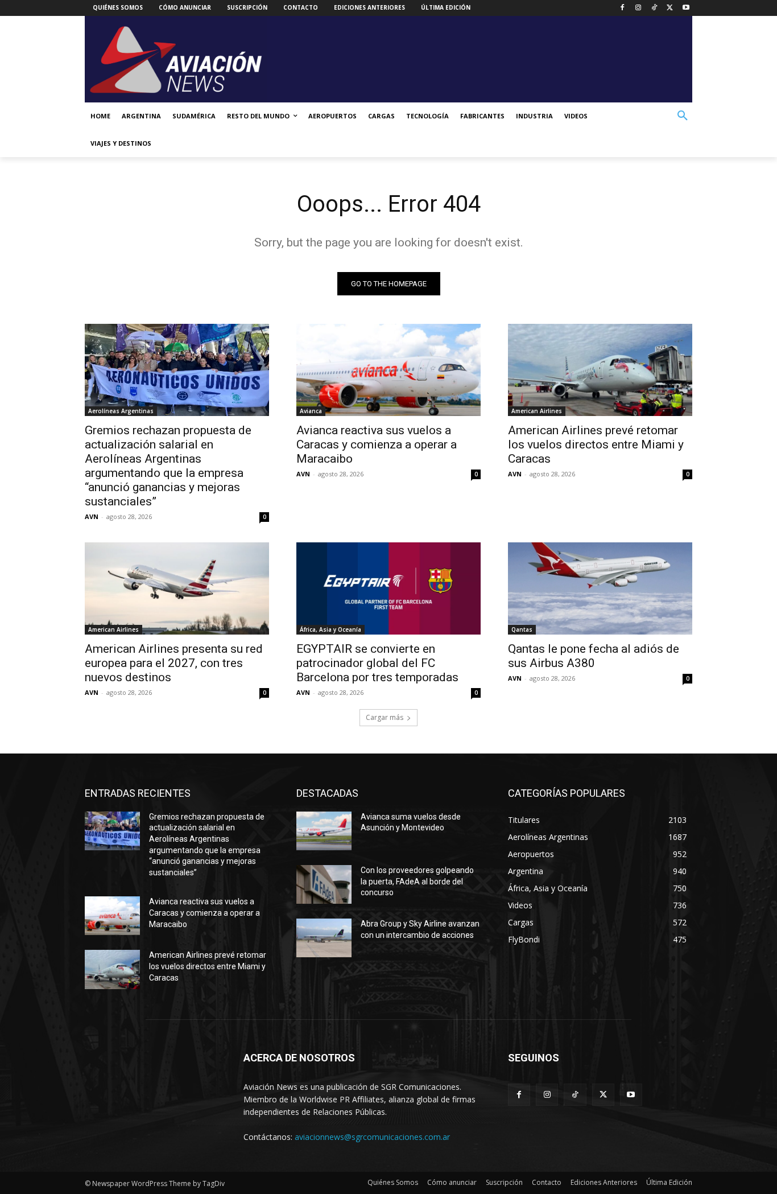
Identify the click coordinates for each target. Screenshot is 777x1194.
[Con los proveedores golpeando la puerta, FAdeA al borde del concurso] (324, 884)
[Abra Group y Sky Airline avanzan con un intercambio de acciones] (324, 938)
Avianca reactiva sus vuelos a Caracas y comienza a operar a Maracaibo (376, 444)
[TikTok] (654, 8)
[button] (682, 116)
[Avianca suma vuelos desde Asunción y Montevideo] (324, 831)
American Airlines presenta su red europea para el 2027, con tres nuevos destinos (174, 663)
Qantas (521, 629)
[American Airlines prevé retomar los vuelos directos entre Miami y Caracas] (600, 370)
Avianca (311, 411)
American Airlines (536, 411)
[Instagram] (638, 8)
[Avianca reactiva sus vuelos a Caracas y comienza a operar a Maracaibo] (388, 370)
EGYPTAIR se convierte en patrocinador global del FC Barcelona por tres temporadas (377, 663)
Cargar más (384, 717)
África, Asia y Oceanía (330, 629)
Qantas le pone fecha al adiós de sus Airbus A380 (593, 656)
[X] (669, 8)
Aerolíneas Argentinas (121, 411)
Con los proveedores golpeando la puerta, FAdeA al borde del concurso (417, 881)
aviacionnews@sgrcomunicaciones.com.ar (372, 1136)
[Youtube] (685, 8)
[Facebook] (622, 8)
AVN (91, 516)
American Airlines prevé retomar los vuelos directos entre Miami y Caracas (596, 444)
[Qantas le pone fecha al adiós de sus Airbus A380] (600, 588)
